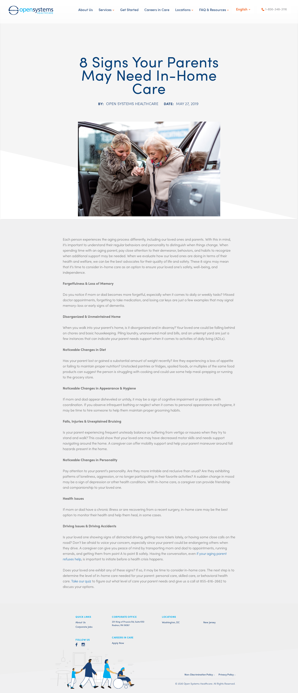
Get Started (129, 9)
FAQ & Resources (212, 9)
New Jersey (209, 622)
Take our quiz (81, 580)
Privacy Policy (226, 674)
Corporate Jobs (84, 626)
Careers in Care (156, 9)
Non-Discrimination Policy (199, 674)
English (241, 9)
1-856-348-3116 (276, 9)
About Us (85, 9)
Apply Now (118, 643)
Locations (183, 9)
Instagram (83, 646)
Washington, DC (171, 622)
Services (105, 9)
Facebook (76, 646)
